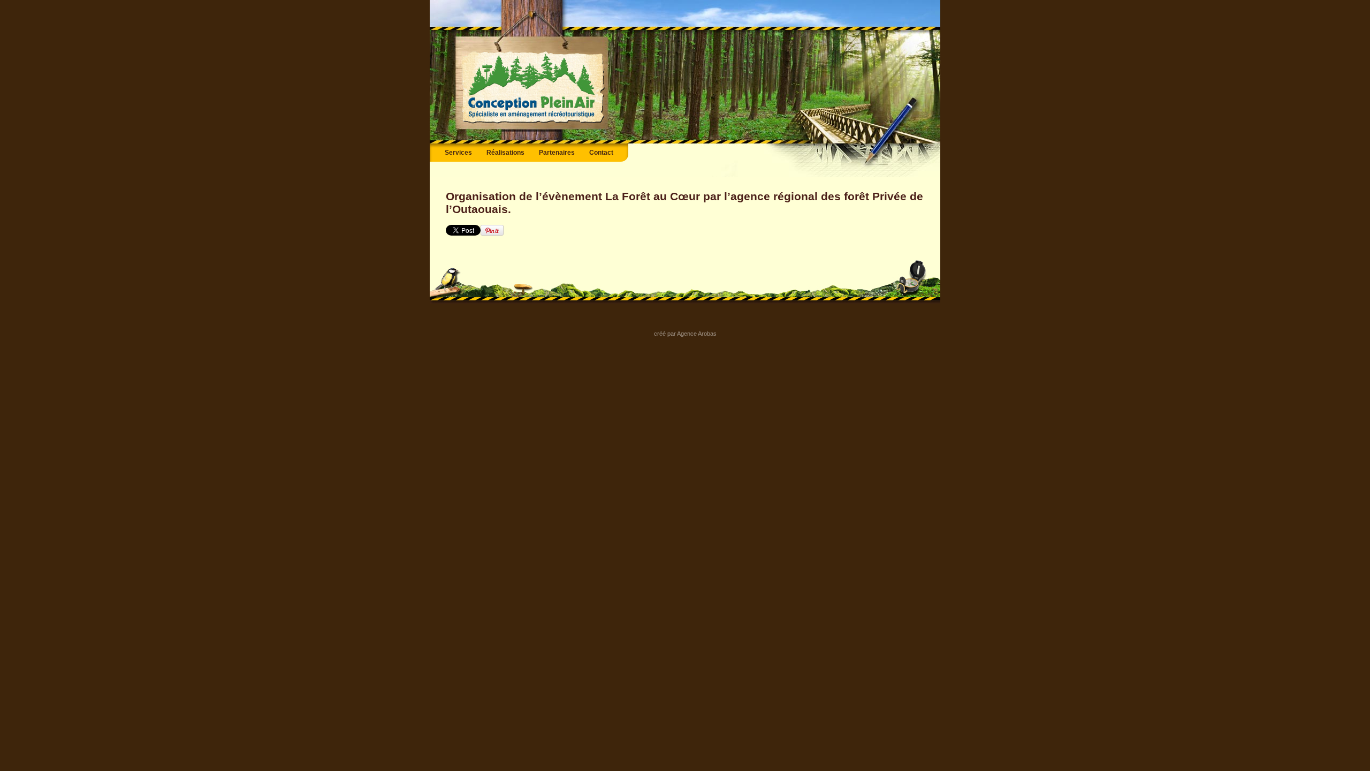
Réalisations (505, 152)
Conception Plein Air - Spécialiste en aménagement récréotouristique (533, 87)
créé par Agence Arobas (685, 333)
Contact (601, 152)
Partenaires (557, 152)
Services (458, 152)
